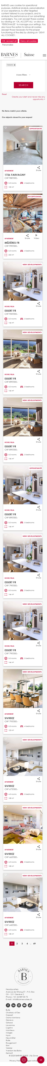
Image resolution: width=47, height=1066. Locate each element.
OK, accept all (9, 41)
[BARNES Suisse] (17, 55)
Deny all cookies (28, 41)
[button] (44, 55)
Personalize (7, 44)
